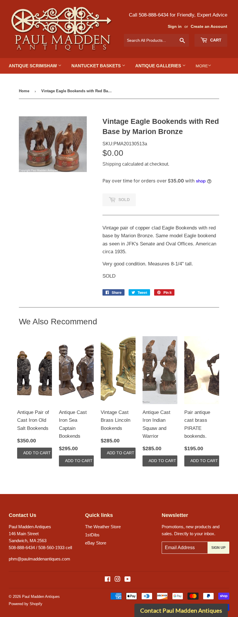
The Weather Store (103, 526)
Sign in (175, 26)
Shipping (111, 164)
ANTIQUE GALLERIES (158, 65)
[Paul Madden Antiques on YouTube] (128, 579)
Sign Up (218, 548)
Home (24, 91)
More (202, 66)
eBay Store (95, 542)
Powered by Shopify (25, 604)
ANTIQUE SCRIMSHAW (33, 65)
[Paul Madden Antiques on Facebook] (107, 579)
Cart (215, 40)
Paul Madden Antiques (41, 596)
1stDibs (92, 534)
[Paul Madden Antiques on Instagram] (117, 579)
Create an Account (209, 26)
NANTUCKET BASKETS (96, 65)
